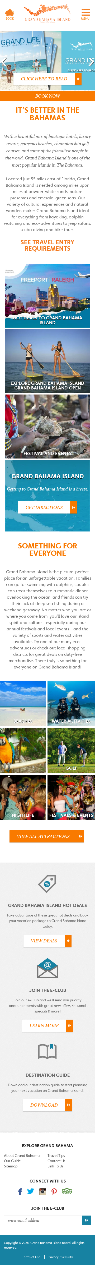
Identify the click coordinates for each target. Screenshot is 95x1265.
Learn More (44, 1026)
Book (10, 18)
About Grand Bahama (22, 1155)
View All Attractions (43, 836)
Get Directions (44, 507)
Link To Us (55, 1166)
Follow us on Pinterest (54, 1191)
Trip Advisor (67, 1191)
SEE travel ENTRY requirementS (47, 245)
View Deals (44, 941)
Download (44, 1105)
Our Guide (12, 1160)
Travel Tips (56, 1155)
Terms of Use (31, 1257)
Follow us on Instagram (42, 1191)
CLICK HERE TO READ (44, 79)
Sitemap (10, 1166)
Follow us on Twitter (30, 1191)
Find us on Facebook (20, 1191)
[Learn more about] (23, 750)
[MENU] (85, 12)
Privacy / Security (61, 1257)
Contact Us (56, 1160)
